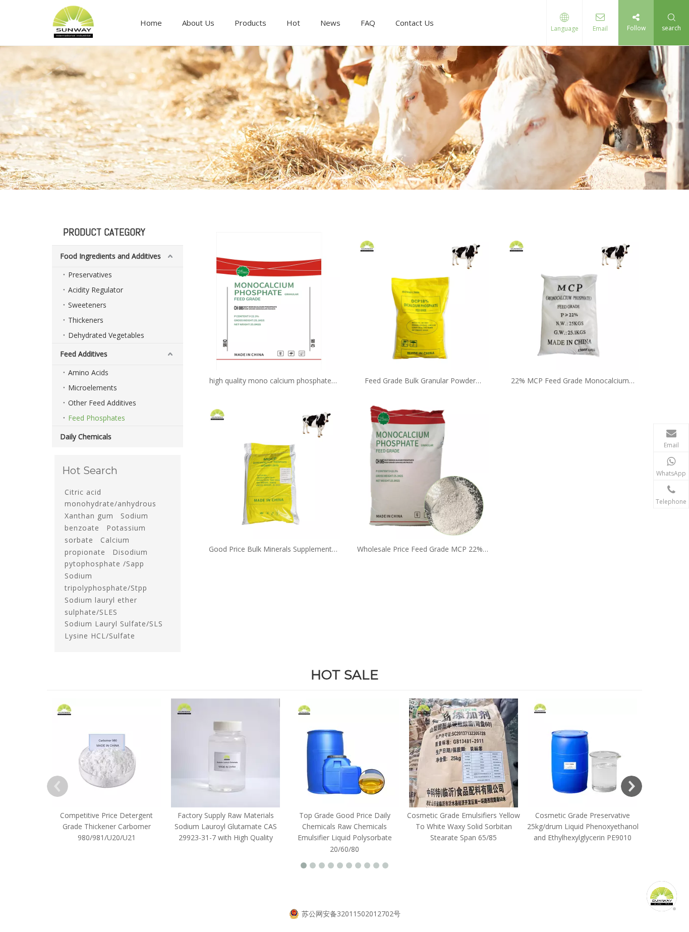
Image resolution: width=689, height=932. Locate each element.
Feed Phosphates (96, 418)
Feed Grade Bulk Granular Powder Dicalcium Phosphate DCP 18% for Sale (420, 381)
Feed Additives (83, 354)
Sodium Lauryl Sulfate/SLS (114, 623)
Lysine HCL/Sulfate (100, 635)
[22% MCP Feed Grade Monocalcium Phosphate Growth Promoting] (569, 300)
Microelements (92, 387)
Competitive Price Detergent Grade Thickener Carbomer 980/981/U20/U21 (106, 826)
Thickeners (85, 320)
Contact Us (414, 23)
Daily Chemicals (85, 436)
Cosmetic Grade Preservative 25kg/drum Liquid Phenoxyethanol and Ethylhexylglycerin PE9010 (583, 826)
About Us (198, 23)
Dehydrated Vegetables (106, 335)
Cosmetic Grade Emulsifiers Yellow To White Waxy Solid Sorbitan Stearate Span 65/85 (463, 826)
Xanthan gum (89, 515)
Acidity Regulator (95, 290)
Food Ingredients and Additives (110, 256)
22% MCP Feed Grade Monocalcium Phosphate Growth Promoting (570, 381)
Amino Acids (88, 372)
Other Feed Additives (102, 402)
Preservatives (90, 274)
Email (600, 28)
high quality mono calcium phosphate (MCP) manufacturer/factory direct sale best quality (270, 381)
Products (250, 23)
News (330, 23)
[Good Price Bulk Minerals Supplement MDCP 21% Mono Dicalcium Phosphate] (270, 469)
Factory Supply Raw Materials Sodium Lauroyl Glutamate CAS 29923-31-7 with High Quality (226, 826)
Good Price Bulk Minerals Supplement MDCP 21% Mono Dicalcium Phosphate (270, 549)
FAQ (368, 23)
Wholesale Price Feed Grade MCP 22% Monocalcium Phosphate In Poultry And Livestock (420, 549)
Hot (293, 23)
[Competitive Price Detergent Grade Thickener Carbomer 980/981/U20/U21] (106, 752)
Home (151, 23)
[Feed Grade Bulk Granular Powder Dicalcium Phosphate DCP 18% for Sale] (420, 300)
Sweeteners (87, 305)
